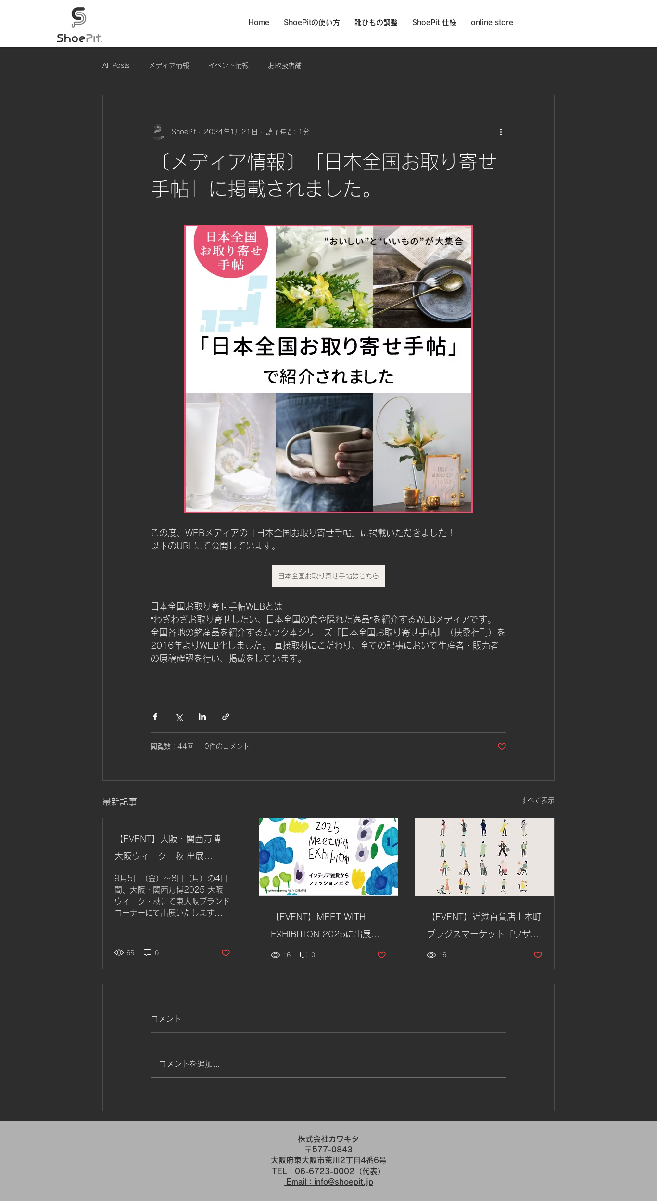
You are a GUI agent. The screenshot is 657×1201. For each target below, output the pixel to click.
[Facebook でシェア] (155, 716)
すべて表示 (538, 800)
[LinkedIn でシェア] (202, 716)
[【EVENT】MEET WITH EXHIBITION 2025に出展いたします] (328, 857)
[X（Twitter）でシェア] (178, 716)
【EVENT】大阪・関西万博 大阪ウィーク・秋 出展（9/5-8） (167, 849)
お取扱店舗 (285, 65)
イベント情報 (228, 65)
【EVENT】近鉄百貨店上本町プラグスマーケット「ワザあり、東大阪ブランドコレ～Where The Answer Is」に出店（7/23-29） (484, 927)
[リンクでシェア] (225, 716)
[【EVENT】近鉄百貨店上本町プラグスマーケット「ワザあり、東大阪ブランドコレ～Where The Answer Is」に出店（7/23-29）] (484, 857)
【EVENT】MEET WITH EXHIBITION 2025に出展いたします (325, 927)
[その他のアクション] (500, 132)
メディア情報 (169, 65)
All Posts (115, 65)
